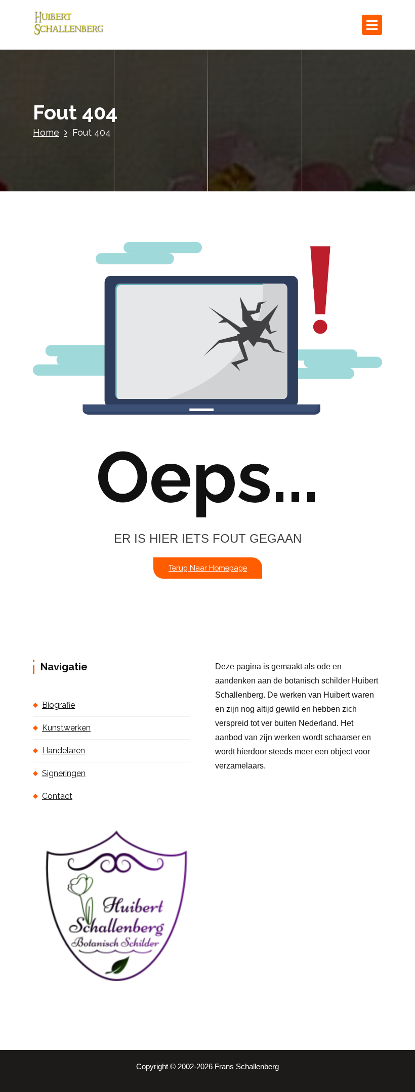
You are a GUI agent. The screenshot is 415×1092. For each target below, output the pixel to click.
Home (46, 132)
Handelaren (63, 750)
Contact (57, 796)
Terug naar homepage (208, 567)
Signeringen (64, 773)
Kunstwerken (66, 728)
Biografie (58, 705)
